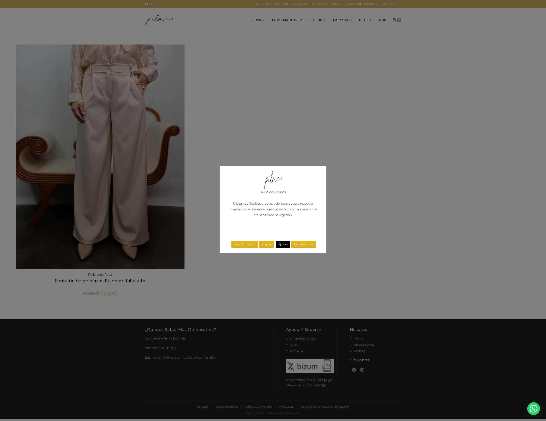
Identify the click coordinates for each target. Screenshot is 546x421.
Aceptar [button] (266, 244)
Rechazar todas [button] (303, 244)
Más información (244, 244)
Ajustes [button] (283, 244)
